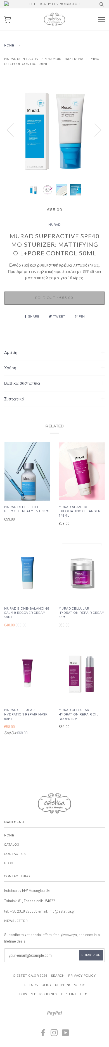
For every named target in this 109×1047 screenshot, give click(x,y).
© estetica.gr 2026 (30, 975)
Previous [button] (13, 129)
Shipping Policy (70, 985)
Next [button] (94, 129)
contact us (15, 853)
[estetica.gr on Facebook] (43, 1034)
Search (58, 975)
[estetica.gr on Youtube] (66, 1034)
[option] (54, 129)
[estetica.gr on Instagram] (54, 1034)
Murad (54, 224)
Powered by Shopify (38, 994)
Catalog (12, 844)
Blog (8, 863)
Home (9, 45)
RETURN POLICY (38, 985)
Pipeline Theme (75, 994)
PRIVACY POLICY (82, 975)
